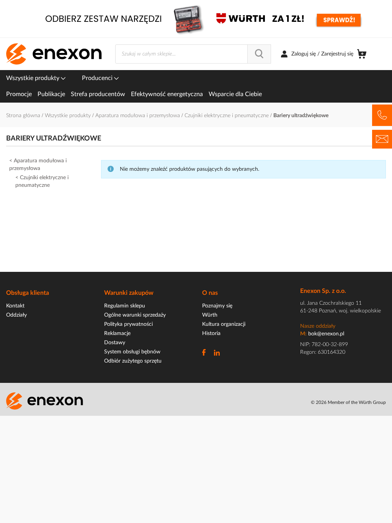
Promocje (19, 94)
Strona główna (24, 115)
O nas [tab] (210, 293)
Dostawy (114, 342)
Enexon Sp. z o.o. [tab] (323, 291)
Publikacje (51, 94)
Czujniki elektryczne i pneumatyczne (227, 115)
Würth (209, 315)
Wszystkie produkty (33, 78)
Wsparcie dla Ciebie (235, 94)
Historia (211, 333)
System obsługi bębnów (132, 352)
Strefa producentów (98, 94)
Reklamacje (117, 333)
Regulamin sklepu (124, 306)
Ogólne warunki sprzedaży (135, 315)
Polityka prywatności (128, 324)
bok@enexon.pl (326, 334)
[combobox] (193, 54)
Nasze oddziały (317, 326)
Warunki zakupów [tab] (129, 293)
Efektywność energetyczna (167, 94)
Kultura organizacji (223, 324)
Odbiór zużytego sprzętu (133, 361)
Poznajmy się (217, 306)
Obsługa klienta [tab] (27, 293)
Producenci (98, 78)
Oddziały (16, 315)
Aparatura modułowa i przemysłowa (138, 115)
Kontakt (15, 306)
